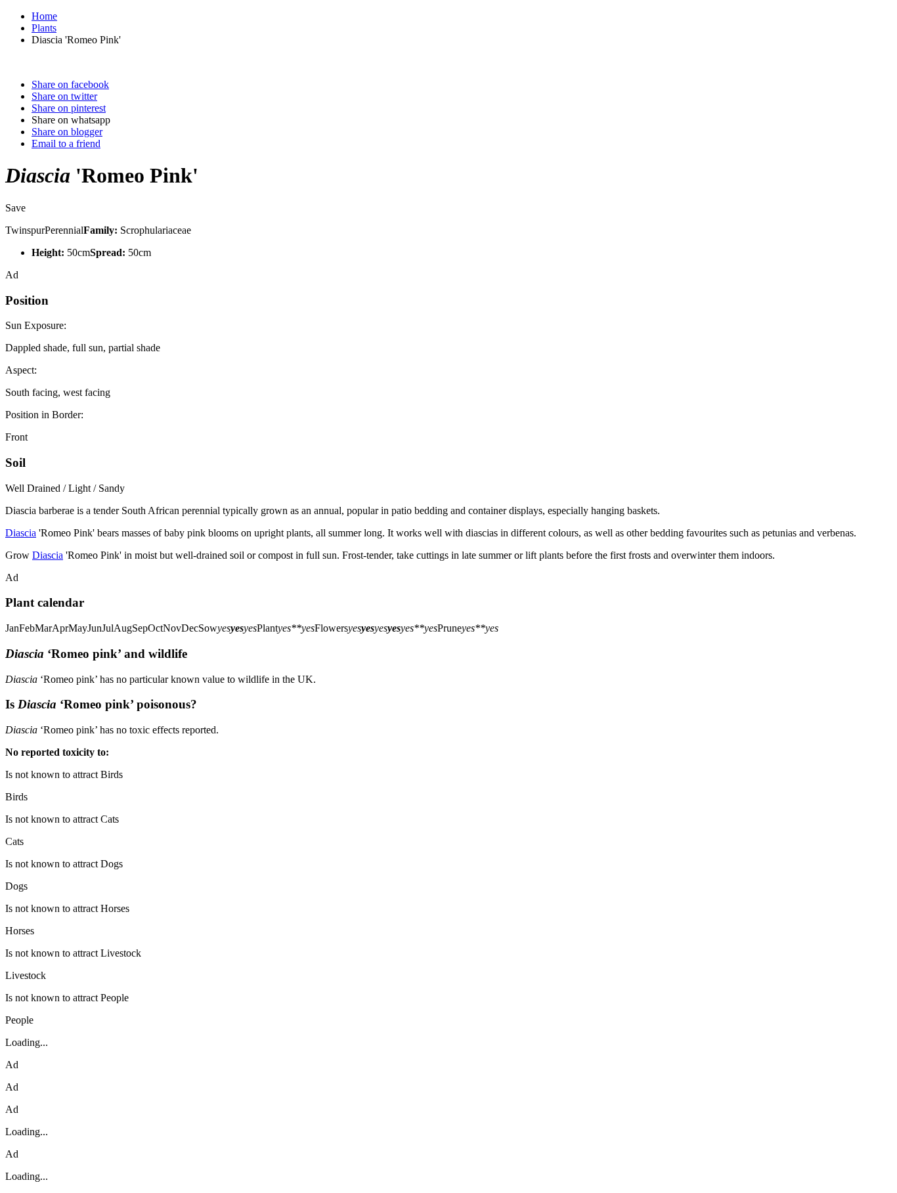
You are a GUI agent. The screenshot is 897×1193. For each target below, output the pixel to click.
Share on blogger (67, 131)
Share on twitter (64, 96)
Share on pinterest (69, 108)
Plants (44, 27)
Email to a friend (66, 143)
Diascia (20, 532)
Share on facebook (70, 84)
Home (44, 16)
